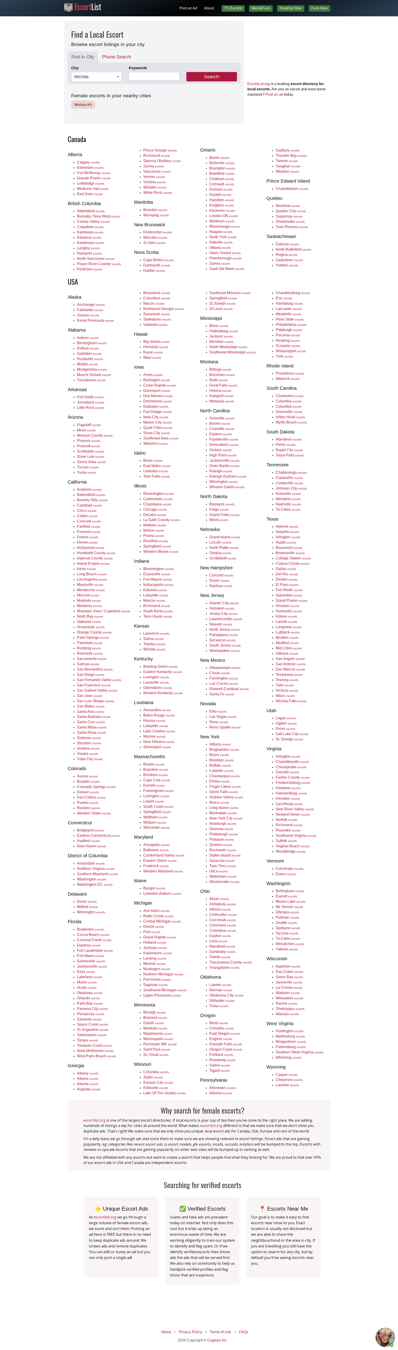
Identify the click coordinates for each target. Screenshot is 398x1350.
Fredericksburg (293, 782)
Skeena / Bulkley (162, 161)
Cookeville (289, 483)
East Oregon (224, 1033)
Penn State (290, 319)
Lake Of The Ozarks (164, 1093)
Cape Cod (156, 780)
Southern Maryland (97, 874)
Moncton (155, 237)
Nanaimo (89, 253)
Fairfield (88, 526)
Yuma (86, 472)
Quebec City (291, 211)
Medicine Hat (92, 188)
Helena (220, 390)
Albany (87, 1073)
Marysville (90, 584)
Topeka (154, 644)
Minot (218, 520)
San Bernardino (95, 669)
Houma (154, 720)
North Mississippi (228, 347)
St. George (289, 739)
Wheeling (288, 1057)
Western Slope (94, 813)
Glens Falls (223, 792)
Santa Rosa (91, 732)
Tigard (219, 1070)
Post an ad (274, 94)
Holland (154, 942)
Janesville (289, 982)
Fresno (87, 537)
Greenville (289, 412)
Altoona (220, 1093)
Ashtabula (222, 904)
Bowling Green (160, 666)
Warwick (287, 378)
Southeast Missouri (230, 293)
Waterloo (155, 443)
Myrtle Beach (291, 422)
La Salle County (161, 520)
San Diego (90, 674)
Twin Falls (156, 476)
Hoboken (221, 608)
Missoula (221, 401)
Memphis (288, 499)
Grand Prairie (291, 600)
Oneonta (221, 829)
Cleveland (222, 925)
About (209, 8)
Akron (219, 899)
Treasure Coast (94, 1045)
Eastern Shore (160, 860)
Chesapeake (291, 767)
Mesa (86, 430)
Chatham (221, 179)
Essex (286, 874)
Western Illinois (160, 551)
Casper (287, 1074)
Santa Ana (90, 711)
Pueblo (88, 802)
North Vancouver (95, 258)
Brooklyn (221, 760)
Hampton (288, 788)
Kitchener (222, 210)
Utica (218, 871)
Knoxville (288, 493)
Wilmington (91, 912)
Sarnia (219, 263)
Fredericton (157, 232)
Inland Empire (93, 563)
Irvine (86, 569)
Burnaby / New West (98, 216)
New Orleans (159, 741)
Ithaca (219, 802)
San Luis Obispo (95, 701)
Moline (153, 530)
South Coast (158, 806)
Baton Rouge (159, 715)
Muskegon (156, 969)
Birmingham (92, 343)
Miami (87, 982)
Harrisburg (289, 303)
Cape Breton (158, 260)
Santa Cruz (91, 722)
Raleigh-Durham (227, 476)
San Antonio (291, 664)
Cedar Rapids (159, 385)
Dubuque (155, 406)
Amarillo (287, 532)
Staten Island (225, 855)
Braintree (155, 769)
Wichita (154, 649)
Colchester (289, 868)
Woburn (154, 822)
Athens (87, 1078)
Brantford (221, 173)
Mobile (87, 364)
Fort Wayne (157, 579)
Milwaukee (289, 998)
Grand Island (224, 537)
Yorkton (287, 265)
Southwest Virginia (296, 835)
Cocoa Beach (93, 934)
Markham (221, 221)
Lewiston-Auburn (162, 893)
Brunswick (156, 293)
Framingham (158, 790)
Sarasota (89, 1019)
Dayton (220, 936)
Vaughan (288, 166)
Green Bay (289, 977)
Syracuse (222, 860)
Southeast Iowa (161, 438)
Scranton (288, 346)
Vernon (154, 177)
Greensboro (224, 444)
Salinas (88, 664)
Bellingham (290, 891)
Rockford (155, 541)
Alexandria (157, 710)
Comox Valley (93, 221)
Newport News (293, 814)
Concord (89, 521)
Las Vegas (223, 716)
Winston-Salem (226, 487)
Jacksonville (92, 966)
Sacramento (92, 658)
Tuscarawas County (230, 962)
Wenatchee (290, 944)
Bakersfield (91, 495)
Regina (287, 254)
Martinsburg (290, 1036)
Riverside (89, 653)
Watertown (223, 876)
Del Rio (287, 574)
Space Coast (92, 1024)
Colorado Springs (96, 787)
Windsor (287, 171)
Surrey (153, 166)
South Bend (158, 611)
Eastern (220, 434)
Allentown (222, 1088)
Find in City (82, 56)
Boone (219, 423)
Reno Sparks (225, 727)
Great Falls (223, 385)
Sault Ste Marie (226, 269)
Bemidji (154, 1012)
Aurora (87, 776)
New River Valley (295, 809)
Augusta (88, 1089)
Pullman (287, 917)
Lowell (153, 801)
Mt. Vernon (289, 907)
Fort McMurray (93, 173)
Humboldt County (96, 553)
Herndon (288, 798)
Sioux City (156, 433)
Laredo (286, 621)
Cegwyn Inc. (217, 1340)
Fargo (219, 509)
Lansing (154, 958)
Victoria (154, 182)
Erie (284, 298)
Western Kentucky (163, 693)
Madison (288, 993)
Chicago (155, 509)
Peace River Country (99, 264)
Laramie (287, 1085)
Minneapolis (158, 1039)
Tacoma (287, 933)
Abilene (287, 526)
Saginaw (155, 985)
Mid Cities (289, 648)
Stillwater (221, 1000)
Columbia (156, 1072)
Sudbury (287, 150)
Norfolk (286, 819)
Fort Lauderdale (95, 950)
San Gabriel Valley (97, 690)
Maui (152, 357)
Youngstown (224, 967)
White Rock (157, 192)
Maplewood (157, 1033)
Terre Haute (157, 616)
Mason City (157, 422)
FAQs (243, 1332)
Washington (91, 879)
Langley (88, 248)
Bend (218, 1023)
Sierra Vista (91, 462)
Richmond (156, 155)
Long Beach (92, 574)
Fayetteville (223, 439)
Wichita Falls (291, 701)
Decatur (154, 515)
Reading (288, 340)
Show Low (90, 456)
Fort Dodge (157, 412)
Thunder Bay (291, 155)
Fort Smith (90, 397)
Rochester (222, 850)
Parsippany (223, 635)
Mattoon (154, 525)
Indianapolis (158, 584)
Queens (220, 845)
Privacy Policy (190, 1332)
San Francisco (94, 685)
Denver (88, 792)
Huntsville (90, 359)
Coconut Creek (94, 940)
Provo (285, 728)
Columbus (156, 298)
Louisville (156, 682)
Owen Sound (225, 253)
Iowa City (155, 417)
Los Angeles (92, 579)
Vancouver (157, 171)
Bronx (219, 755)
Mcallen (287, 637)
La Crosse (289, 987)
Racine (286, 1003)
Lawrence (156, 633)
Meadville (288, 314)
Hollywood (90, 547)
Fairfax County (293, 777)
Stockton (89, 743)
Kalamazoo (157, 953)
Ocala (87, 987)
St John (154, 243)
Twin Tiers (222, 866)
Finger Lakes (225, 786)
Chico (87, 510)
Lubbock (288, 632)
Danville (287, 772)
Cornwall (221, 184)
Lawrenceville (225, 619)
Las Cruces (223, 683)
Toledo (219, 957)
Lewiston (155, 471)
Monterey (89, 606)
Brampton (222, 168)
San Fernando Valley (99, 680)
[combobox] (96, 76)
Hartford (88, 841)
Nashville (288, 504)
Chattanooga (291, 472)
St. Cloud (155, 1054)
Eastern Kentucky (162, 672)
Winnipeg (156, 215)
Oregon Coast (225, 1049)
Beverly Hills (92, 500)
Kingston (221, 205)
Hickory (220, 450)
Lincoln (220, 542)
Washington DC (95, 884)
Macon (153, 303)
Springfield (157, 546)
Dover (87, 901)
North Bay (90, 616)
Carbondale (158, 499)
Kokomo (155, 590)
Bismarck (221, 504)
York (284, 356)
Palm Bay (90, 1003)
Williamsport (291, 351)
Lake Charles (159, 731)
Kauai (153, 352)
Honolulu (155, 347)
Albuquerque (224, 667)
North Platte (224, 547)
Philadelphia (291, 324)
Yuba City (90, 759)
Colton (87, 516)
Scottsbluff (222, 558)
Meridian (221, 341)
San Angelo (290, 658)
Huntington (290, 1031)
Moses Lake (290, 901)
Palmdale (89, 643)
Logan (286, 718)
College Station (293, 558)
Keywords (138, 68)
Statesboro (157, 319)
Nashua (220, 586)
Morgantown (291, 1041)
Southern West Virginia (299, 1052)
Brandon (155, 210)
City (75, 68)
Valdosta (155, 324)
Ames (153, 375)
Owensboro (157, 687)
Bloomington (158, 493)
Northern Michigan (163, 974)
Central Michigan (162, 921)
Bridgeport (90, 830)
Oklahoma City (226, 995)
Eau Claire (289, 971)
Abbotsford (91, 211)
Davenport (156, 390)
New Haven (91, 846)
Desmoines (157, 401)
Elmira (219, 781)
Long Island (223, 807)
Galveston (289, 595)
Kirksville (155, 1088)
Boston (154, 764)
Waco (285, 696)
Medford (287, 643)
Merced (88, 595)
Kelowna (89, 237)
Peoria (153, 535)
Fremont (88, 532)
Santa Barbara (94, 716)
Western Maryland (163, 871)
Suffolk (286, 841)
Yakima (287, 949)
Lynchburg (289, 804)
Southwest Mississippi (232, 352)
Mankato (155, 1028)
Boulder (88, 781)
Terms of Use (220, 1332)
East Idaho (157, 466)
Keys (86, 971)
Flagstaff (89, 425)
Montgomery (92, 369)
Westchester (224, 882)
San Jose (89, 696)
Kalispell (221, 396)
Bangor (154, 888)
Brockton (155, 775)
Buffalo (220, 765)
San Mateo (91, 706)
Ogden (286, 723)
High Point (223, 455)
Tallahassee (92, 1035)
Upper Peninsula (162, 995)
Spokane (288, 928)
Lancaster (289, 309)
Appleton (288, 966)
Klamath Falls (225, 1044)
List (87, 5)
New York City (226, 818)
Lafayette (155, 595)
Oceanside (91, 627)
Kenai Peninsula (95, 320)
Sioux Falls (290, 455)
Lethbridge (90, 183)
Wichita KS (83, 104)
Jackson (155, 948)
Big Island (156, 341)
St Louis (221, 309)
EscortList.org (258, 84)
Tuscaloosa (91, 380)
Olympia (287, 912)
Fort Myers (90, 956)
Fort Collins (91, 797)
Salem (219, 1065)
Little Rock (90, 407)
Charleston (290, 396)
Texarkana (289, 674)
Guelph (220, 194)
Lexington (156, 677)
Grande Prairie (94, 178)
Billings (220, 369)
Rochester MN (160, 1044)
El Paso (287, 584)
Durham (220, 189)
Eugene (220, 1039)
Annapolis (156, 845)
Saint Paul (156, 1049)
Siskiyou (89, 738)
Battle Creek (158, 916)
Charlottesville (292, 762)
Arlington (288, 537)
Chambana (157, 504)
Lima (218, 941)
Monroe (154, 736)
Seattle (286, 922)
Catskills (221, 770)
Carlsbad (89, 505)
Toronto (287, 161)
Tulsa (218, 1006)
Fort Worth (289, 590)
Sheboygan (290, 1008)
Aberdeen (289, 439)
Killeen (286, 616)
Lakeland (89, 977)
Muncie (154, 600)
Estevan (287, 244)
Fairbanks (90, 310)
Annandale (91, 863)
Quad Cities (158, 427)
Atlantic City (224, 603)
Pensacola (90, 1014)
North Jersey (224, 629)
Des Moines (158, 396)
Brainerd (155, 1017)
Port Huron (157, 979)
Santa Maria (92, 727)
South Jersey (225, 645)
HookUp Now (291, 8)
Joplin (153, 1077)
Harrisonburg (291, 793)
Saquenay (289, 216)
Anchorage (91, 304)
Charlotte (221, 429)
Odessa (287, 653)
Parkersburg (291, 1047)
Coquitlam (90, 227)
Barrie (219, 157)
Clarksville (289, 478)
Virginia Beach (293, 846)
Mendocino (91, 590)
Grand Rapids (159, 937)
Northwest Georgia (163, 309)
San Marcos (290, 669)
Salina (153, 638)
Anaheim (89, 489)
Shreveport (157, 747)
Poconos (288, 335)
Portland (221, 1054)
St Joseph (222, 303)
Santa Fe (221, 694)
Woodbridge (291, 851)
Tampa (87, 1040)
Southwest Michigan (164, 990)
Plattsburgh (223, 834)
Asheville (221, 418)
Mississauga (224, 226)
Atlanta (87, 1084)
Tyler (285, 685)
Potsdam (221, 839)
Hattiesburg (223, 331)
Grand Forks (224, 515)
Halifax (154, 270)
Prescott (88, 446)
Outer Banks (224, 466)
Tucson (88, 467)
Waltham (155, 817)
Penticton (89, 269)
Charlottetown (292, 188)
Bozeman (222, 375)
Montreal (288, 206)
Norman (220, 990)
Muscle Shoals (94, 375)
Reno (218, 722)
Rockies (88, 808)
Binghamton (224, 749)
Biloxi (218, 326)
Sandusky (222, 951)
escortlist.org (94, 1120)
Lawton (220, 985)
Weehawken (224, 650)
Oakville (221, 242)
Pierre (286, 444)
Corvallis (221, 1028)
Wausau (287, 1014)
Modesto (89, 600)
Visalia (87, 753)
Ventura (88, 748)
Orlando (88, 998)
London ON (223, 216)
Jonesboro (90, 402)
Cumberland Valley (163, 855)
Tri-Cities (288, 509)
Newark (220, 624)
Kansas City (158, 1082)
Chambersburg (293, 293)
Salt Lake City (292, 734)
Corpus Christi (292, 563)
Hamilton (221, 200)
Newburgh (222, 823)
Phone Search (116, 56)
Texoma (287, 680)
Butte (218, 380)
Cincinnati (222, 920)
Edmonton (90, 167)
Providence (290, 373)
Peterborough (225, 258)
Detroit (153, 926)
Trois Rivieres (292, 227)
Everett (154, 785)
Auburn (88, 337)
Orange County (94, 632)
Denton (287, 579)
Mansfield (222, 946)
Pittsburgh (289, 330)
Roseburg (222, 1060)
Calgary (88, 162)
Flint (151, 932)
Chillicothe (223, 914)
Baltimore (156, 850)
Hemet (87, 542)
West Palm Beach (96, 1056)
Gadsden (89, 353)
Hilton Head (290, 417)
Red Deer (90, 194)
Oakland (89, 621)
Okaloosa (89, 993)
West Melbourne (95, 1051)
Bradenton (90, 929)
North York (223, 237)
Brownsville (290, 553)
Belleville (221, 163)
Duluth (153, 1023)
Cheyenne (289, 1080)
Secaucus (222, 640)
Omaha (220, 553)
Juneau (88, 315)
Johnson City (291, 488)
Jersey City (223, 613)
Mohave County (95, 435)
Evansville (156, 574)
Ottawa (220, 247)
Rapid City (289, 450)
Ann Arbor (156, 911)
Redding (89, 648)
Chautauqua (224, 776)
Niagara (220, 231)
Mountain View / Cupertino (103, 611)
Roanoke (288, 830)
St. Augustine (92, 1029)
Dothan (88, 348)
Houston (287, 606)
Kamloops (90, 232)
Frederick (156, 866)
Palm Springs (93, 637)
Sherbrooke (290, 221)
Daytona (89, 945)
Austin (286, 542)
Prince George (160, 150)
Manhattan (223, 813)
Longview (288, 627)
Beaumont (289, 547)
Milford (87, 907)
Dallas (286, 569)
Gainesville (91, 961)
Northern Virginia (96, 868)
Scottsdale (90, 451)
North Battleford (293, 249)
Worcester (156, 827)
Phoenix (88, 441)
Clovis (219, 673)
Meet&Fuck (261, 8)
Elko (218, 711)
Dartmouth (156, 265)
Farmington (223, 678)
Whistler (155, 187)
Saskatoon (289, 260)
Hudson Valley (226, 797)
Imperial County (95, 558)
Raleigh (220, 471)
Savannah (156, 314)
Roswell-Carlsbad (229, 689)
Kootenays (90, 243)
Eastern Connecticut (98, 835)
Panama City (92, 1008)
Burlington (156, 380)
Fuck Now (319, 8)
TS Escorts (233, 8)
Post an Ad (188, 8)
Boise (153, 460)
